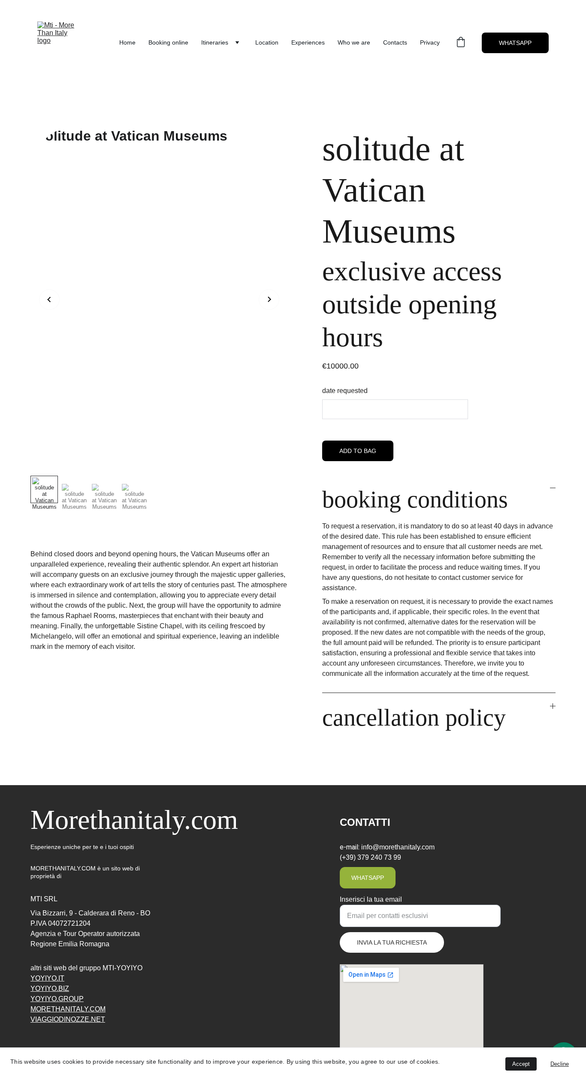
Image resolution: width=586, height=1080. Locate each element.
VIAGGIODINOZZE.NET (67, 1019)
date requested (345, 390)
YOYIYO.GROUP (57, 998)
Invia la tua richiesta (392, 942)
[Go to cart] (460, 42)
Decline (559, 1064)
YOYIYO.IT (47, 978)
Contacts (395, 42)
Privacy (430, 42)
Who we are (354, 42)
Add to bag (357, 450)
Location (266, 42)
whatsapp (367, 877)
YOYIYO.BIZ (49, 988)
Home (127, 42)
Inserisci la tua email (371, 899)
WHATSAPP (515, 42)
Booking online (168, 42)
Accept (521, 1064)
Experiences (308, 42)
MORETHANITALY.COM (68, 1009)
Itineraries (214, 42)
